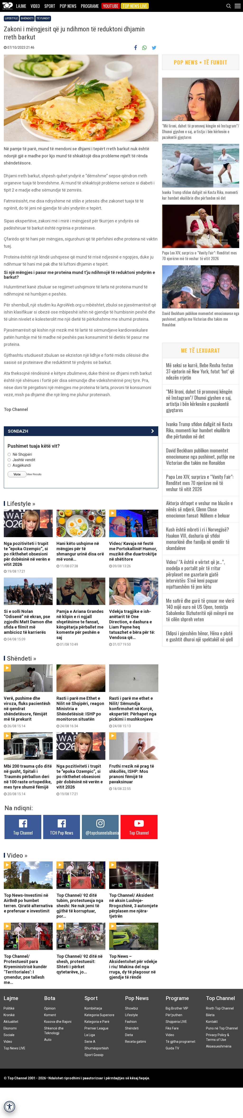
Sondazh (18, 431)
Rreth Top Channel (220, 1008)
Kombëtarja (93, 1008)
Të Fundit (43, 18)
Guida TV (172, 1048)
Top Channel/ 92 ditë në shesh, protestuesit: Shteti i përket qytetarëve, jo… (79, 964)
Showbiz (131, 1008)
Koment (50, 1015)
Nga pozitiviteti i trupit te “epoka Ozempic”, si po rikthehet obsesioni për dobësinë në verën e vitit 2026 (27, 557)
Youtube (110, 6)
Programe (90, 6)
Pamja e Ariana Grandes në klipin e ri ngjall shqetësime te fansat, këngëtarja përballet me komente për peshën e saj (79, 627)
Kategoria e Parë (96, 1022)
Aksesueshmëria (218, 1046)
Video (35, 6)
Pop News (68, 6)
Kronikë (9, 1015)
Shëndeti (27, 18)
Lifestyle (11, 18)
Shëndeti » (21, 658)
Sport (49, 6)
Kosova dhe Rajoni (57, 1022)
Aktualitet (11, 1022)
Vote (17, 474)
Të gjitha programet (180, 1041)
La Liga (89, 1035)
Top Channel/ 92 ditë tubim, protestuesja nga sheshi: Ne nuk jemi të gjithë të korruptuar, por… (79, 906)
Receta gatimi (135, 1041)
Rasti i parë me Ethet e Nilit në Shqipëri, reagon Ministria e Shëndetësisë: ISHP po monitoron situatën (80, 712)
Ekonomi (10, 1028)
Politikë (9, 1008)
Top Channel (23, 833)
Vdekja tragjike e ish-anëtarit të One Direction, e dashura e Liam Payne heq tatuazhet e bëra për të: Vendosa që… (132, 627)
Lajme (21, 6)
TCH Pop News (61, 833)
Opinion (50, 1008)
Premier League (96, 1028)
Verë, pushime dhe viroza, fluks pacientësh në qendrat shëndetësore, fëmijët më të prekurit (27, 712)
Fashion (131, 1022)
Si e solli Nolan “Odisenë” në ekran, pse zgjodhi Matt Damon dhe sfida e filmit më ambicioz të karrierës (28, 625)
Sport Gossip (93, 1055)
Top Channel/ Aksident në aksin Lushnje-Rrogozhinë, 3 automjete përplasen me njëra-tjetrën (133, 906)
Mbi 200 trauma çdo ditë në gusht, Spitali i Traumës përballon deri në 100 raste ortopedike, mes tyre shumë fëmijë (28, 780)
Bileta (210, 1015)
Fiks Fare (172, 1028)
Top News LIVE (135, 6)
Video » (17, 855)
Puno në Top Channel (222, 1028)
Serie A (89, 1041)
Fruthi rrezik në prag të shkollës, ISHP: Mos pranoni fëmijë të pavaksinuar (131, 777)
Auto (47, 1040)
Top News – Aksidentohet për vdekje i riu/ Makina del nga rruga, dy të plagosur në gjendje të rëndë (133, 967)
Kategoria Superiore (99, 1015)
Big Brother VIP (177, 1008)
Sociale (9, 1035)
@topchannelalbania (102, 833)
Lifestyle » (21, 503)
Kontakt (212, 1022)
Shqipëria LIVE (176, 1022)
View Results (34, 474)
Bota (49, 998)
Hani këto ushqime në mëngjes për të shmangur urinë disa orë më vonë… (80, 554)
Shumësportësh (96, 1048)
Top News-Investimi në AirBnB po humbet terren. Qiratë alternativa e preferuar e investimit (28, 903)
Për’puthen (174, 1015)
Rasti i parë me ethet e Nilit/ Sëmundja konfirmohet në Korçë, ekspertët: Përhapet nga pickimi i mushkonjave (132, 712)
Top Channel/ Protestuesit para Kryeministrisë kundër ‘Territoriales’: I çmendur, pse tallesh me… (25, 969)
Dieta (129, 1035)
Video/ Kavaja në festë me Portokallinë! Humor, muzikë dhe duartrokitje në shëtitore (133, 554)
